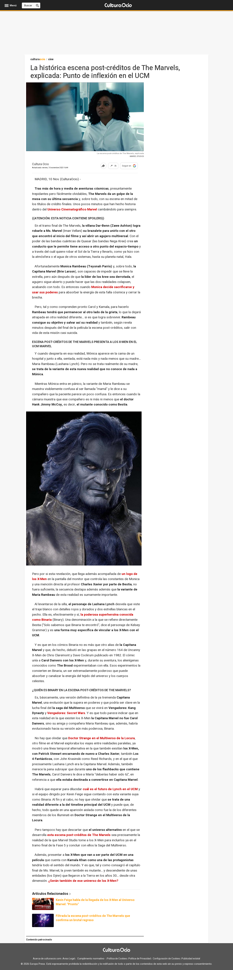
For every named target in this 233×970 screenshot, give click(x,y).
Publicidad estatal (190, 958)
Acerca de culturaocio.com (47, 958)
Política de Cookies (117, 958)
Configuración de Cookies (166, 958)
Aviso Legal (69, 958)
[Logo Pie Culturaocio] (116, 950)
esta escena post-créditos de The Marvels (79, 835)
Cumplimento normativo (90, 958)
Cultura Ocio (40, 164)
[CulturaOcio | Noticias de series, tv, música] (118, 5)
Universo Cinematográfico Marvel (72, 209)
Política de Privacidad (139, 958)
